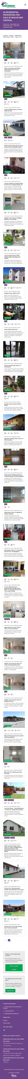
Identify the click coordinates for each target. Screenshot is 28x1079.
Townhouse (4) (7, 1045)
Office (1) (13, 1055)
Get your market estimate (14, 967)
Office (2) (6, 1062)
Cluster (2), (16, 25)
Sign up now (10, 990)
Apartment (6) (7, 1043)
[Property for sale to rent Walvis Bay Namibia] (8, 4)
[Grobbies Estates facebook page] (4, 1030)
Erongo (11, 35)
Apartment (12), (14, 24)
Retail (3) (18, 1055)
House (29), (6, 24)
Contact (5, 1020)
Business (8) (7, 1053)
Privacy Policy (6, 1023)
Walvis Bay (18, 35)
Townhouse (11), (7, 25)
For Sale (5, 35)
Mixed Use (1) (6, 1055)
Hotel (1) (12, 1053)
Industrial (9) (18, 1053)
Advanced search (8, 27)
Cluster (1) (14, 1043)
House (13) (19, 1043)
